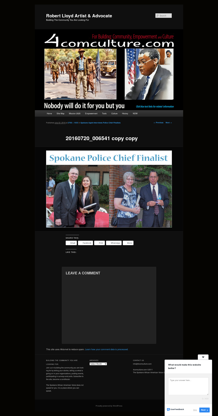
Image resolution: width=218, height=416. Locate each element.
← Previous (158, 122)
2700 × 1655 (73, 122)
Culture (114, 113)
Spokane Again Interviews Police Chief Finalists (101, 122)
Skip (195, 410)
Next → (169, 122)
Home (49, 113)
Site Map (60, 113)
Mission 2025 (74, 113)
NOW (135, 113)
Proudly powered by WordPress (109, 405)
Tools (104, 113)
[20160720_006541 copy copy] (109, 189)
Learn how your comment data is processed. (106, 349)
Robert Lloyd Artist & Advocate (79, 15)
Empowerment (91, 113)
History (125, 113)
